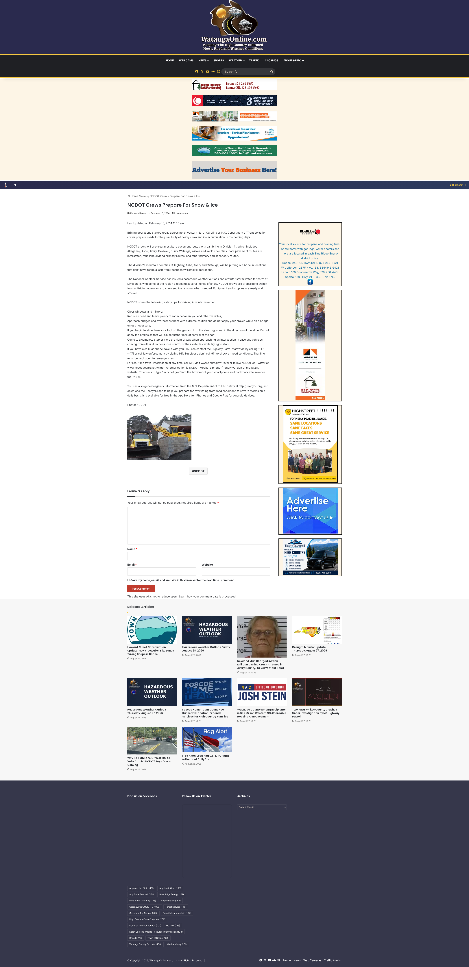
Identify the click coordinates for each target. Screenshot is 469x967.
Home (170, 60)
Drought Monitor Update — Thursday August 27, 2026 (310, 648)
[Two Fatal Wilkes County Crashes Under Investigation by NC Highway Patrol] (317, 692)
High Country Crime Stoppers (147, 919)
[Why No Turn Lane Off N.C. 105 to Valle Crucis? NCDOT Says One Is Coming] (152, 740)
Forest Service (175, 906)
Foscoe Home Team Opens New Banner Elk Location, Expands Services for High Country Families (205, 713)
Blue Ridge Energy (171, 894)
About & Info (292, 60)
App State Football (141, 894)
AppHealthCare (170, 888)
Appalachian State (141, 888)
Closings (271, 60)
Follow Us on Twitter (196, 796)
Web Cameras (312, 960)
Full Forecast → (457, 184)
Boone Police (171, 900)
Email (132, 564)
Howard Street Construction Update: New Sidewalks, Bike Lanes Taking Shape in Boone (150, 650)
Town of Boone (158, 938)
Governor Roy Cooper (143, 913)
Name (132, 549)
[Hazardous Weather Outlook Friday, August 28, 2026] (207, 630)
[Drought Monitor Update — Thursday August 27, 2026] (317, 630)
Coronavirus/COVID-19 (144, 906)
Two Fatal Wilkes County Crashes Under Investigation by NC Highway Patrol (315, 713)
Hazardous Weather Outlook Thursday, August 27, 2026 (146, 711)
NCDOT (199, 471)
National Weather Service (145, 925)
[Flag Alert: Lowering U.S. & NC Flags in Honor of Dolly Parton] (207, 739)
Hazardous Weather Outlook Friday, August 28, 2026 (206, 648)
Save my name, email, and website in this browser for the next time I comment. (182, 580)
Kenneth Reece (138, 213)
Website (207, 564)
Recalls (135, 938)
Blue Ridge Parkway (142, 900)
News (202, 60)
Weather (235, 60)
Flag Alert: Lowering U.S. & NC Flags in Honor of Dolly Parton (205, 757)
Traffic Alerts (332, 960)
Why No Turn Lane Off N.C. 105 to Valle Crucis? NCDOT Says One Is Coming (149, 761)
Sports (219, 60)
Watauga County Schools (145, 944)
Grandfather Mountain (177, 913)
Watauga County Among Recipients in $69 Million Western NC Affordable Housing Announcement (261, 713)
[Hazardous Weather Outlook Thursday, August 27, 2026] (152, 692)
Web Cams (186, 60)
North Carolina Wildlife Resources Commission (156, 931)
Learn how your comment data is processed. (207, 596)
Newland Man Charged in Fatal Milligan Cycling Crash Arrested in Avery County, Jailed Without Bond (260, 664)
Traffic (254, 60)
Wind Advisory (177, 944)
